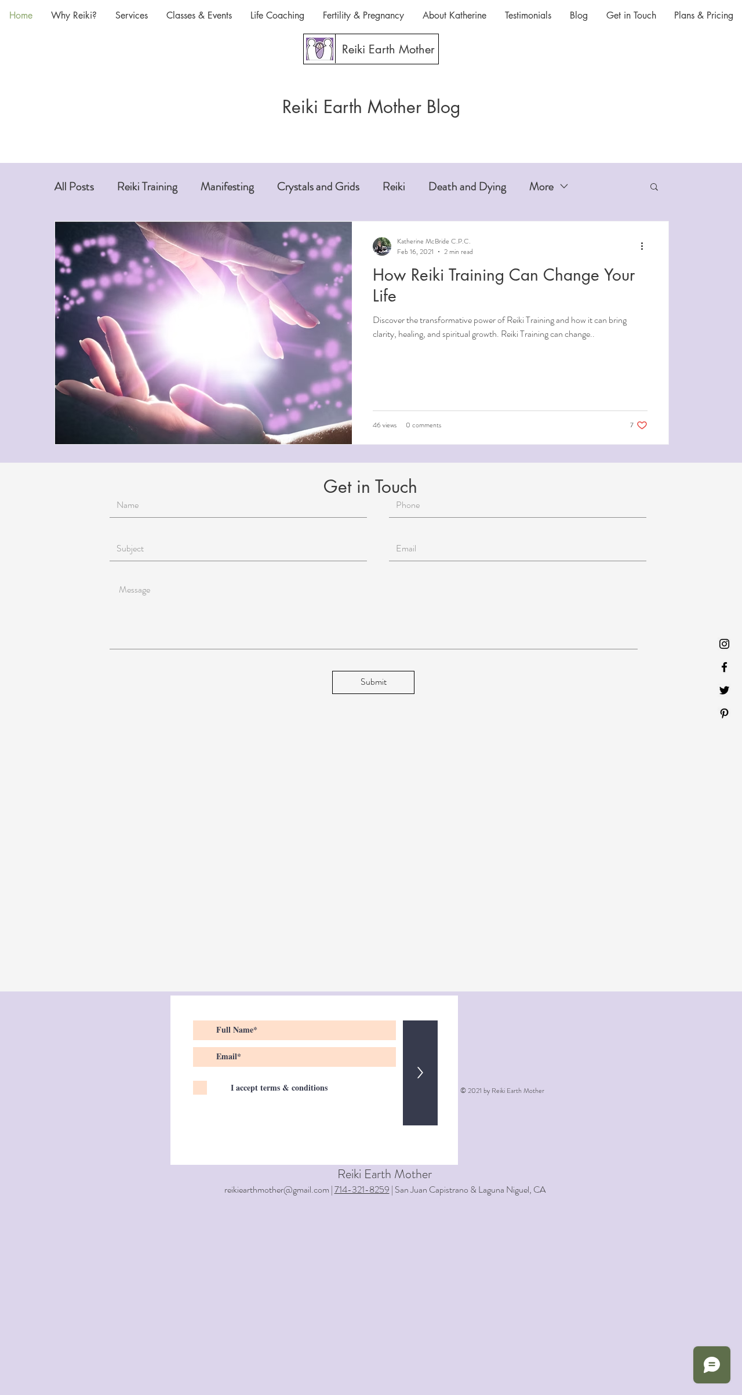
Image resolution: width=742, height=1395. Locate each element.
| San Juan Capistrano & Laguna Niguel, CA (467, 1189)
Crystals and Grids (318, 186)
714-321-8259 (362, 1189)
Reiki (394, 186)
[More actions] (646, 246)
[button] (654, 187)
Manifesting (227, 186)
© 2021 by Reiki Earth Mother (502, 1090)
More (541, 186)
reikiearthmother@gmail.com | (279, 1189)
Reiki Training (147, 186)
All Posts (74, 186)
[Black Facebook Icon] (724, 667)
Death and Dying (467, 186)
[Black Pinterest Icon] (724, 713)
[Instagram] (724, 644)
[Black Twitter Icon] (724, 690)
